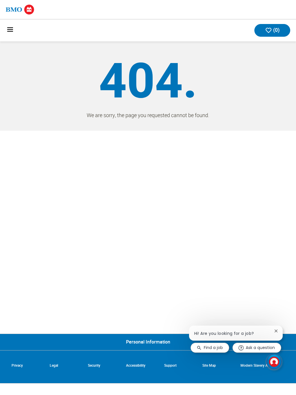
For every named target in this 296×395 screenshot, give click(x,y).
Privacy (17, 365)
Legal (54, 365)
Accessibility (135, 365)
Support (170, 365)
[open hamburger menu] (10, 30)
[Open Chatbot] (274, 361)
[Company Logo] (20, 9)
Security (94, 365)
